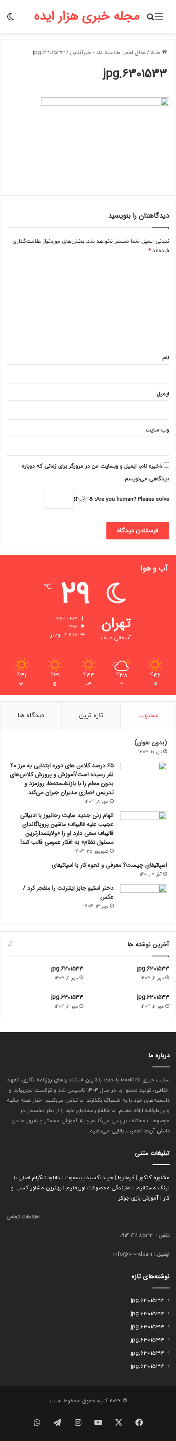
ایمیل (163, 394)
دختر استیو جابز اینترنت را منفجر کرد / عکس (68, 892)
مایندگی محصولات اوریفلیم (98, 1188)
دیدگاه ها (31, 715)
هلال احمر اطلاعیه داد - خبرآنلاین (108, 53)
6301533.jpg (153, 968)
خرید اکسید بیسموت (89, 1178)
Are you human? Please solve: (131, 499)
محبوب (148, 715)
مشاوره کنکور (154, 1178)
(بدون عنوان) (151, 742)
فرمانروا (126, 1178)
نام (165, 358)
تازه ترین (91, 715)
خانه (156, 53)
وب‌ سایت (157, 430)
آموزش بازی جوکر (138, 1198)
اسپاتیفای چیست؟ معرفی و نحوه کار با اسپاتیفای (109, 865)
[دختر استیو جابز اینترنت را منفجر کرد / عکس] (143, 900)
